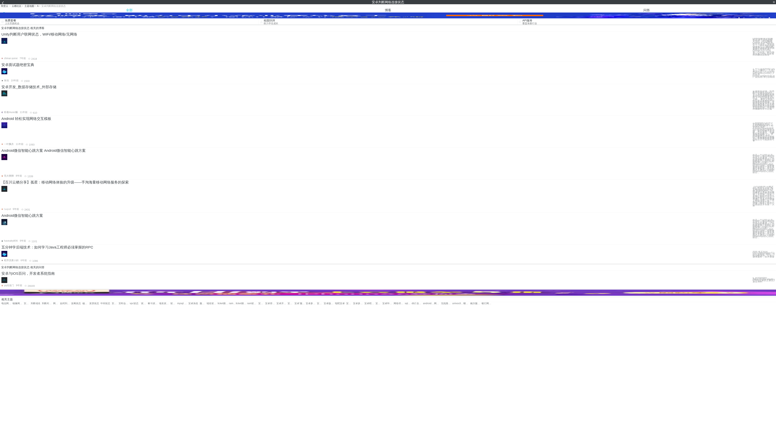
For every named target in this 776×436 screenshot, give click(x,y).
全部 (129, 10)
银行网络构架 (487, 303)
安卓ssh (320, 303)
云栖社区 (16, 6)
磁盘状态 (85, 303)
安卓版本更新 (329, 303)
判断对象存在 (47, 303)
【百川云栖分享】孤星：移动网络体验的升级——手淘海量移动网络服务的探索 (65, 182)
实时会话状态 (115, 303)
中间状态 (105, 303)
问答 (646, 10)
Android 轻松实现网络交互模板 (26, 119)
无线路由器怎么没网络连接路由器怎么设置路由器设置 (446, 303)
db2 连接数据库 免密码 (417, 303)
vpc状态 (134, 303)
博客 (388, 10)
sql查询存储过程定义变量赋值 (408, 303)
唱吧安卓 (340, 303)
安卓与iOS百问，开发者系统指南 (28, 273)
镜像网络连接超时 (18, 303)
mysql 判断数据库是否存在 (182, 303)
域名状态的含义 (212, 303)
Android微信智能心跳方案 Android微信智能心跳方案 (43, 151)
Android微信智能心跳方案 (22, 216)
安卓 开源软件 (291, 303)
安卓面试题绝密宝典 (17, 65)
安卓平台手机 (378, 303)
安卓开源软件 (282, 303)
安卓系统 (193, 303)
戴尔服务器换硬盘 (475, 303)
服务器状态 (203, 303)
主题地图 (29, 6)
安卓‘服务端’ (300, 303)
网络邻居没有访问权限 (399, 303)
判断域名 (35, 303)
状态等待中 (144, 303)
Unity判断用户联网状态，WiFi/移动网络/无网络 (39, 34)
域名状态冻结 (164, 303)
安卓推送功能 (261, 303)
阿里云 (4, 6)
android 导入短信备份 (428, 303)
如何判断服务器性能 (65, 303)
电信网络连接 (7, 303)
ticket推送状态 (223, 303)
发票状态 (94, 303)
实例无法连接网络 (27, 303)
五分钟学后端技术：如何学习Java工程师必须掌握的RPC (47, 247)
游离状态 (76, 303)
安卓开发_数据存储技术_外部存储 (28, 87)
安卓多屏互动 (311, 303)
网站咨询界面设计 (437, 303)
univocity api (457, 303)
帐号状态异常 (153, 303)
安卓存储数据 (270, 303)
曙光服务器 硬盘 (466, 303)
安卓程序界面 (369, 303)
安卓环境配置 (387, 303)
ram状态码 (232, 303)
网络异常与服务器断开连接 (56, 303)
